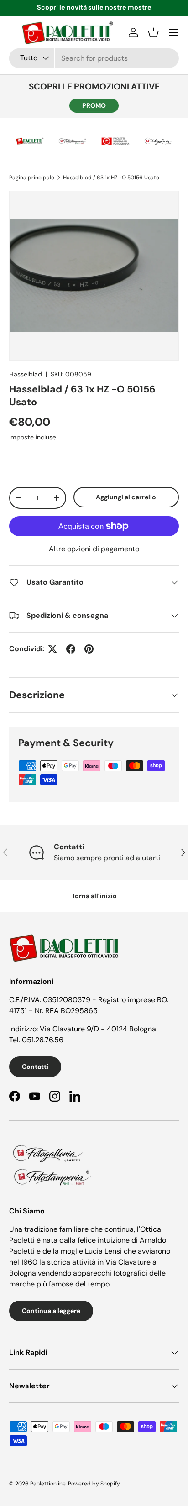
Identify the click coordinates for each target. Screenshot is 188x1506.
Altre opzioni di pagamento (94, 549)
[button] (153, 32)
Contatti (35, 1066)
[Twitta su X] (52, 649)
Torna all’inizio (94, 896)
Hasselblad (25, 374)
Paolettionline (48, 1483)
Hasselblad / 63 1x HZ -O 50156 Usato (111, 177)
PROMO (94, 105)
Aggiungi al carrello (126, 497)
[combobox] (94, 58)
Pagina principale (31, 177)
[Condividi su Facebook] (71, 649)
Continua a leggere (51, 1311)
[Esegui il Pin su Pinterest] (89, 649)
